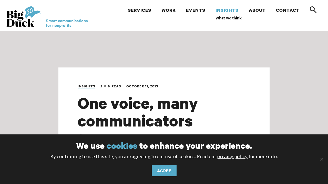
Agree (164, 171)
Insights (86, 86)
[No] (321, 159)
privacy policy (232, 156)
